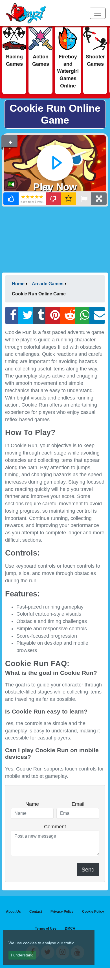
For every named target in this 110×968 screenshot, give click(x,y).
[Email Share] (97, 315)
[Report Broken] (83, 198)
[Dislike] (53, 198)
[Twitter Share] (25, 315)
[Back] (10, 141)
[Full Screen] (99, 198)
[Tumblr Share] (39, 315)
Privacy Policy (62, 912)
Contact (35, 912)
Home (18, 283)
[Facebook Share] (11, 315)
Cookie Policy (93, 912)
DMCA (70, 928)
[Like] (11, 198)
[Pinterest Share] (52, 315)
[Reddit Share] (67, 315)
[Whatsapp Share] (82, 315)
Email (78, 804)
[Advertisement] (55, 239)
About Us (13, 912)
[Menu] (97, 13)
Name (32, 804)
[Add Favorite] (68, 198)
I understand (22, 955)
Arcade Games (47, 283)
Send (88, 869)
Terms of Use (45, 928)
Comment (55, 826)
